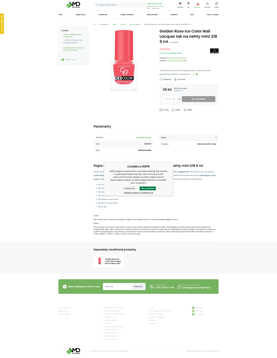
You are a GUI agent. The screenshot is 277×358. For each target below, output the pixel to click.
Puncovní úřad (110, 339)
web (184, 60)
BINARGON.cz (214, 351)
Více (193, 74)
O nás (151, 308)
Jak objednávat (110, 317)
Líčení (114, 24)
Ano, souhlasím (147, 188)
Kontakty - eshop (155, 314)
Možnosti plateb (111, 320)
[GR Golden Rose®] (214, 54)
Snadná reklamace (112, 330)
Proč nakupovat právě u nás (159, 311)
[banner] (73, 5)
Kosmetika (103, 24)
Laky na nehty (134, 24)
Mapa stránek (123, 351)
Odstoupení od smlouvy (114, 308)
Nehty (123, 24)
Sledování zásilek (111, 336)
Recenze (152, 323)
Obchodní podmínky (112, 311)
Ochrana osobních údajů (114, 326)
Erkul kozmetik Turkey (177, 58)
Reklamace (153, 320)
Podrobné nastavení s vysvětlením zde (138, 193)
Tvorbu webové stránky (195, 351)
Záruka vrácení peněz (113, 333)
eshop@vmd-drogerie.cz (156, 6)
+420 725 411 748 (154, 3)
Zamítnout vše (129, 188)
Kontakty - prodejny (156, 317)
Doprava (108, 323)
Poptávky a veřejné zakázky (115, 314)
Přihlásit (138, 286)
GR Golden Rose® (174, 60)
